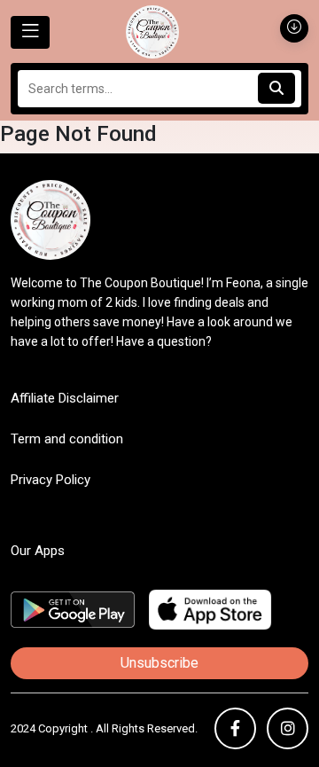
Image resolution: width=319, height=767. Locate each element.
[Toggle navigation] (30, 32)
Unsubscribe (159, 662)
